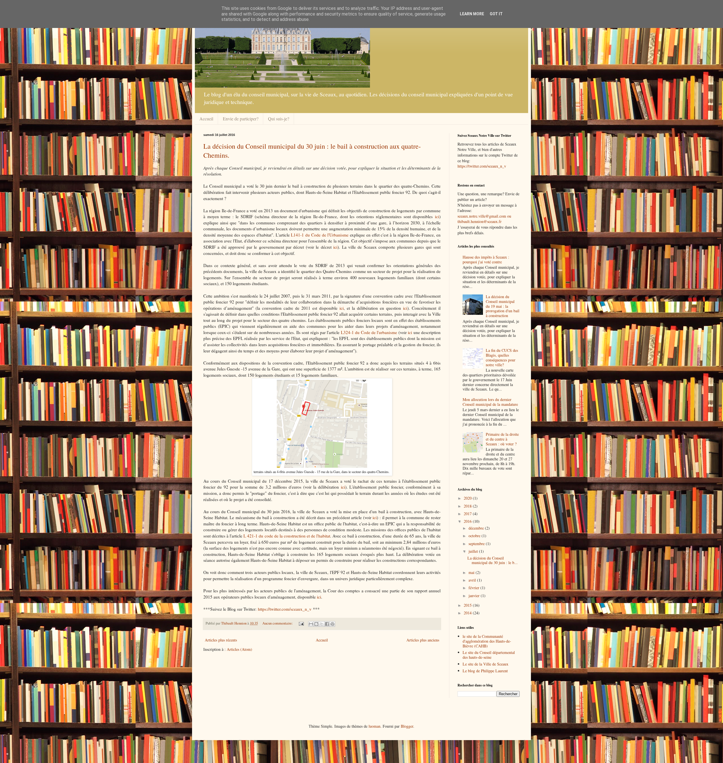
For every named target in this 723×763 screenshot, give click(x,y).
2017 (468, 513)
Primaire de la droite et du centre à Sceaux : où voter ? (502, 439)
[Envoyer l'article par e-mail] (301, 623)
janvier (475, 595)
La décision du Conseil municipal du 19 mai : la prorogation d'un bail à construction (502, 306)
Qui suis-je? (278, 119)
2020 (468, 498)
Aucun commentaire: (278, 623)
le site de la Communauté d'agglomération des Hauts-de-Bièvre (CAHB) (487, 641)
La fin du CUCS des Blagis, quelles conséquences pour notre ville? (502, 357)
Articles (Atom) (239, 649)
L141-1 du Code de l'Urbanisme (320, 235)
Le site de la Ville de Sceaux (485, 664)
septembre (477, 543)
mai (472, 572)
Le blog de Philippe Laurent (485, 670)
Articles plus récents (221, 640)
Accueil (206, 119)
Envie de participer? (240, 119)
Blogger (407, 726)
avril (473, 580)
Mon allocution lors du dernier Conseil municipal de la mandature (490, 402)
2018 (468, 506)
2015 (468, 605)
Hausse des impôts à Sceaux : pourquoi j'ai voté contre (486, 259)
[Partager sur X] (322, 624)
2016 (468, 521)
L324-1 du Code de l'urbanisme (369, 332)
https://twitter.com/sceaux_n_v (285, 609)
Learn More (472, 14)
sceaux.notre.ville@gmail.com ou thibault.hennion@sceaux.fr (484, 218)
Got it (496, 14)
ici (437, 216)
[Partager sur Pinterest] (332, 624)
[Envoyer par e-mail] (311, 624)
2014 (468, 612)
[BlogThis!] (316, 624)
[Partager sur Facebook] (327, 624)
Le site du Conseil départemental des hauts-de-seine (489, 655)
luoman (374, 726)
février (474, 587)
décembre (477, 528)
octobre (475, 535)
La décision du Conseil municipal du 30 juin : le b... (492, 560)
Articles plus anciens (422, 640)
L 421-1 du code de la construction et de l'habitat (286, 536)
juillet (474, 551)
